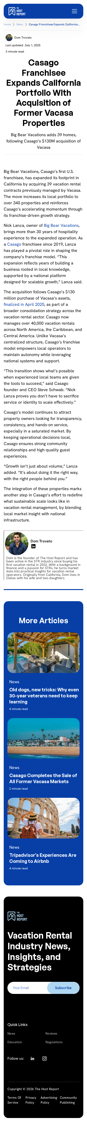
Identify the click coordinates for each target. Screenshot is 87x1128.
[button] (75, 11)
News (11, 1033)
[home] (17, 11)
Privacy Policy (31, 1100)
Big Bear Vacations (61, 225)
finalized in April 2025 (24, 304)
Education (14, 1042)
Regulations (54, 1042)
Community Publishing (68, 1100)
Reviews (51, 1033)
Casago (14, 244)
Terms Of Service (14, 1100)
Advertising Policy (49, 1100)
